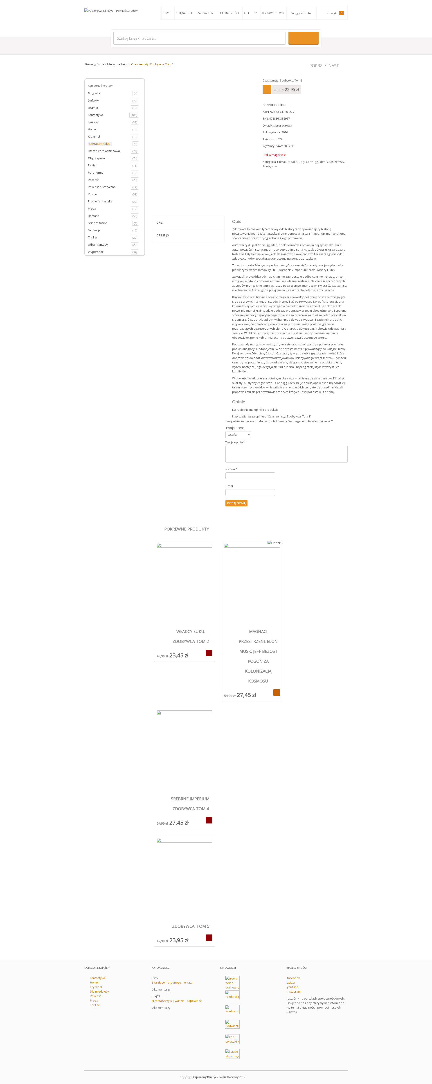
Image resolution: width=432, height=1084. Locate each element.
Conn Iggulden (316, 162)
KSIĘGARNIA (184, 13)
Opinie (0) (162, 235)
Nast (333, 65)
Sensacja (94, 230)
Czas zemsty (335, 162)
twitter (291, 982)
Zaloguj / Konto (300, 13)
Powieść (93, 180)
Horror (92, 129)
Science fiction (98, 223)
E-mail (230, 486)
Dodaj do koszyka (276, 692)
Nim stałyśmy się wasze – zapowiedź (177, 1001)
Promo (92, 194)
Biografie (94, 93)
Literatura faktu (117, 64)
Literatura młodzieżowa (104, 151)
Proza (92, 208)
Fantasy (93, 122)
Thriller (92, 237)
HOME (167, 13)
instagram (294, 991)
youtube (292, 987)
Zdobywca (270, 166)
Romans (93, 216)
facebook (293, 978)
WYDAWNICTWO (273, 13)
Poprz (315, 65)
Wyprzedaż (96, 252)
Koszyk (334, 13)
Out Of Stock (209, 653)
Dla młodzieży (99, 991)
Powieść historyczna (102, 187)
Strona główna (94, 64)
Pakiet (92, 165)
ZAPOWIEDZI (206, 13)
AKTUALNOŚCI (229, 13)
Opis (159, 222)
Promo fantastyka (100, 201)
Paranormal (96, 172)
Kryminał (94, 136)
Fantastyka (95, 115)
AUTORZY (250, 13)
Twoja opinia (235, 442)
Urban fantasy (98, 245)
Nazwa (231, 469)
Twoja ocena (235, 428)
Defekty (93, 100)
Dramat (93, 108)
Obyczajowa (96, 158)
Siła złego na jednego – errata (172, 982)
